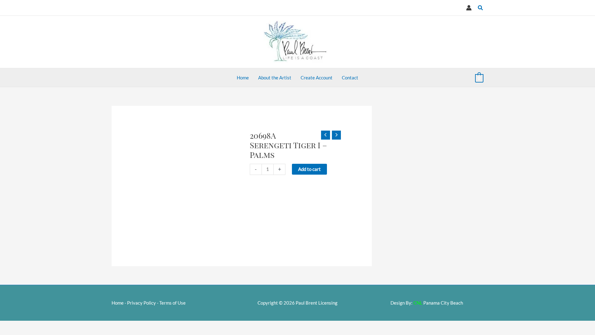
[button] (480, 8)
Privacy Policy (141, 303)
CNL (417, 303)
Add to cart (309, 169)
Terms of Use (172, 303)
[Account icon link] (469, 8)
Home (118, 303)
